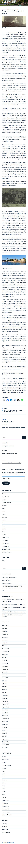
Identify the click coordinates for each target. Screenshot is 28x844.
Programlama (5, 543)
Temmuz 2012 (5, 742)
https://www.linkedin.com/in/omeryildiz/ (11, 463)
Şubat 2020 (5, 637)
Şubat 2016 (5, 695)
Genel (3, 511)
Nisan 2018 (5, 669)
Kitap (6, 408)
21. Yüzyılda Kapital (6, 583)
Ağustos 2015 (5, 704)
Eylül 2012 (4, 736)
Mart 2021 (4, 628)
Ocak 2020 (5, 640)
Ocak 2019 (5, 660)
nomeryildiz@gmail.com (8, 446)
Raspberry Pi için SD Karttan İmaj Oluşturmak (13, 607)
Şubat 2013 (5, 724)
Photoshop (5, 540)
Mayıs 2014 (5, 710)
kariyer (3, 520)
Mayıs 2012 (5, 747)
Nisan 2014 (5, 713)
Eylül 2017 (4, 683)
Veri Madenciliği (6, 549)
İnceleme (4, 517)
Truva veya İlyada (6, 580)
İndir (3, 560)
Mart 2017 (4, 686)
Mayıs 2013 (5, 721)
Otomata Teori (5, 537)
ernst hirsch (14, 410)
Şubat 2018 (5, 672)
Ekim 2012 (4, 733)
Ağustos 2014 (5, 707)
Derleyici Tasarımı (6, 502)
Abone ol (6, 483)
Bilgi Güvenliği (5, 496)
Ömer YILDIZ (8, 2)
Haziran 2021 (5, 625)
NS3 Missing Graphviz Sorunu (9, 577)
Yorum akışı (5, 829)
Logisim (4, 528)
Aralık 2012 (5, 730)
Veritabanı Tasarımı (6, 552)
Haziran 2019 (5, 651)
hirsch (21, 410)
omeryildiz (15, 9)
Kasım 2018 (5, 663)
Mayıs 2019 (5, 654)
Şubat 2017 (5, 689)
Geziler (4, 514)
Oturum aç (4, 823)
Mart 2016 (4, 692)
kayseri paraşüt (6, 609)
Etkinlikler (4, 505)
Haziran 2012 (5, 744)
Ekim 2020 (5, 631)
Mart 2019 (4, 657)
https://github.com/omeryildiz (9, 453)
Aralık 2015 (5, 701)
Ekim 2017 (4, 680)
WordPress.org (6, 832)
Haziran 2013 (5, 718)
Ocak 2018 (5, 675)
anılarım (7, 410)
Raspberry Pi (5, 546)
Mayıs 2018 (5, 666)
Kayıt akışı (4, 826)
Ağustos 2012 (5, 739)
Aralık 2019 (5, 643)
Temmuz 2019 (5, 648)
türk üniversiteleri (10, 411)
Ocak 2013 (4, 727)
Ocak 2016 (5, 698)
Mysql (3, 531)
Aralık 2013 (5, 715)
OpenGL (4, 534)
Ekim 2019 (4, 646)
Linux (3, 526)
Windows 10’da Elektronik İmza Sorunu (11, 604)
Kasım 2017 (5, 678)
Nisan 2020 (5, 634)
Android (4, 494)
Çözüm (4, 499)
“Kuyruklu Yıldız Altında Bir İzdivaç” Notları (12, 586)
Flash (3, 508)
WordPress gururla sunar (8, 842)
